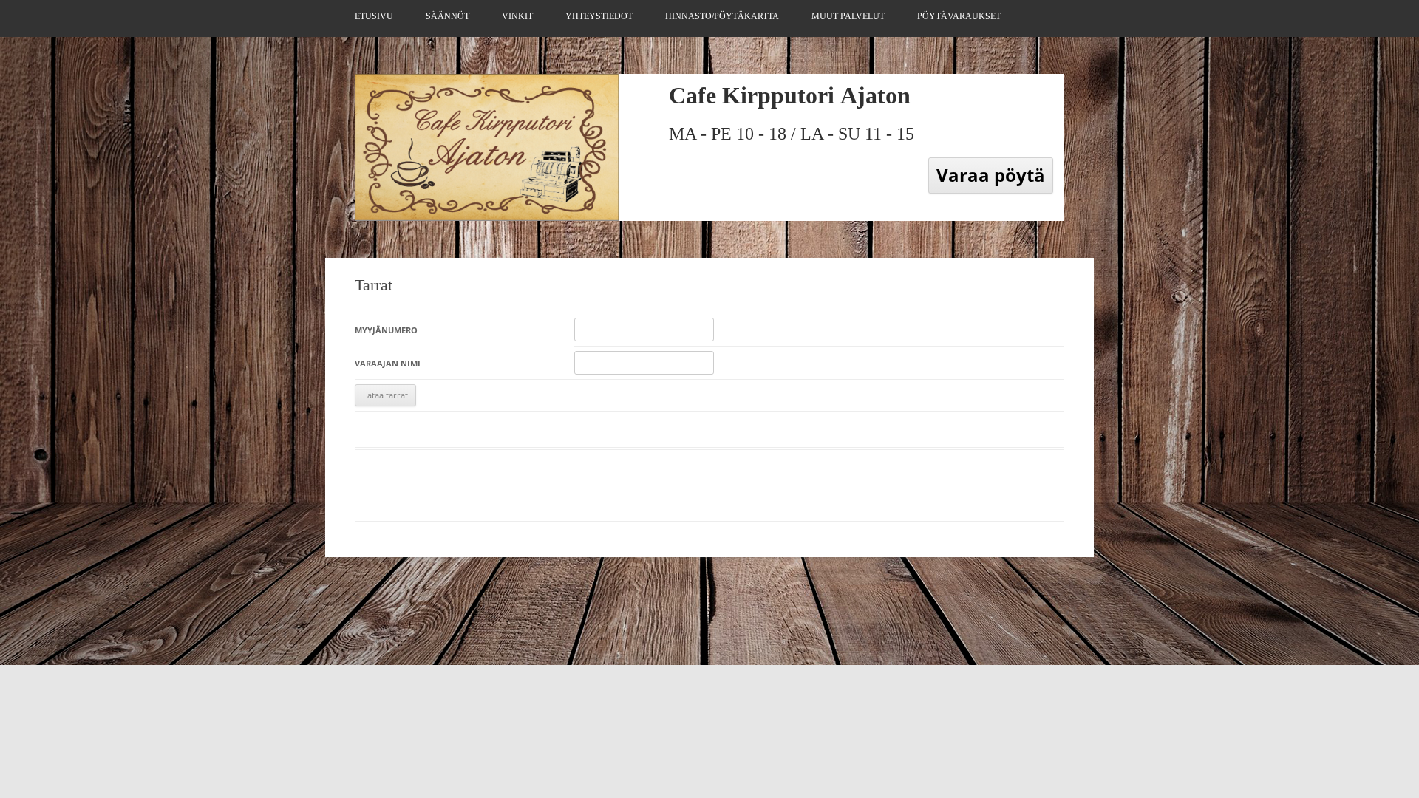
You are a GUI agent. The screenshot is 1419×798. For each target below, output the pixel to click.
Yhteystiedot (599, 16)
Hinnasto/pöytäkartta (722, 16)
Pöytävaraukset (959, 16)
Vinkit (517, 16)
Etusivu (374, 16)
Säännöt (447, 16)
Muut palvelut (848, 16)
